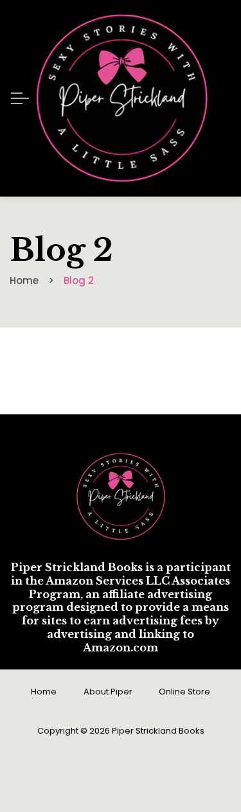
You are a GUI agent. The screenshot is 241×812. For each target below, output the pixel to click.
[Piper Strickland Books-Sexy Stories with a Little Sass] (122, 98)
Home (44, 691)
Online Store (184, 691)
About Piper (108, 691)
